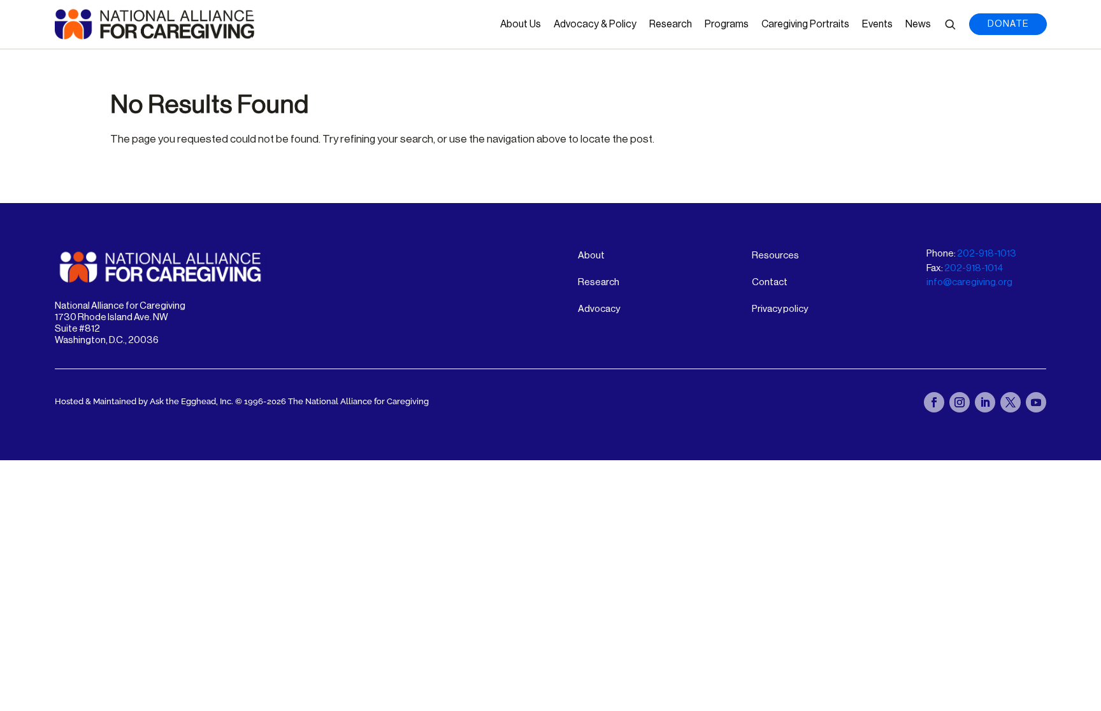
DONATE (1008, 24)
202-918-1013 (986, 253)
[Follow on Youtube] (1036, 402)
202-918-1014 (973, 268)
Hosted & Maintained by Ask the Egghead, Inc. (145, 401)
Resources (775, 255)
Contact (770, 282)
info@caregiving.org (969, 282)
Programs (727, 24)
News (918, 24)
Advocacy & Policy (595, 24)
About (591, 255)
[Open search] (950, 24)
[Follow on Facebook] (934, 402)
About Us (520, 24)
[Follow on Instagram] (959, 402)
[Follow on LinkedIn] (985, 402)
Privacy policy (780, 309)
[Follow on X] (1010, 402)
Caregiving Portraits (805, 24)
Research (670, 24)
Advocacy (599, 309)
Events (877, 24)
